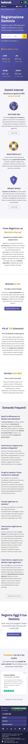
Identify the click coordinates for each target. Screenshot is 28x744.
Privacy (3, 738)
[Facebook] (3, 729)
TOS (11, 738)
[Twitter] (7, 729)
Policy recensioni (16, 738)
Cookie (7, 738)
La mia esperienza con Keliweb (12, 677)
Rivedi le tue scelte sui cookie (18, 739)
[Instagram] (15, 729)
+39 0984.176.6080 (19, 708)
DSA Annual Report (7, 739)
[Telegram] (24, 729)
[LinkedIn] (11, 729)
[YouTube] (19, 729)
